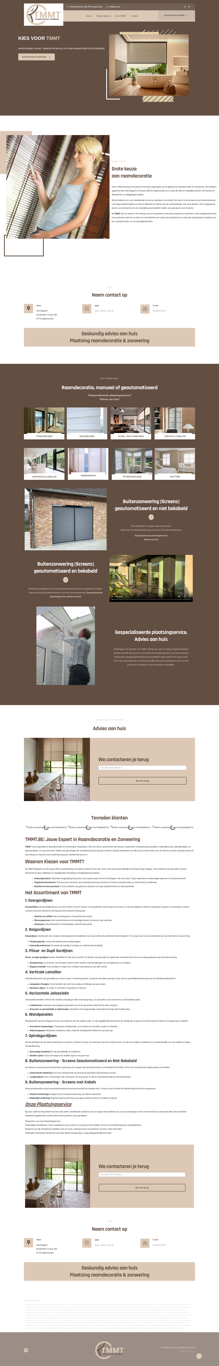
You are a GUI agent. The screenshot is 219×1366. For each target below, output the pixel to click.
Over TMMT (120, 16)
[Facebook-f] (185, 7)
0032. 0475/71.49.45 (104, 311)
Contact (134, 16)
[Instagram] (189, 7)
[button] (27, 827)
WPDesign (191, 1351)
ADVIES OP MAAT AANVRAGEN (34, 57)
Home (88, 16)
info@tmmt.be (159, 311)
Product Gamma (103, 16)
